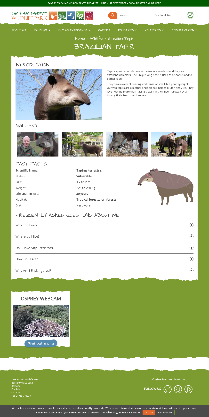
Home (80, 38)
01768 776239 (23, 395)
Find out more (41, 343)
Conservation (183, 30)
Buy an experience (72, 30)
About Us (18, 30)
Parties (104, 30)
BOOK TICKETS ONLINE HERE (145, 3)
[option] (37, 144)
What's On (153, 30)
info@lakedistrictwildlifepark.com (168, 379)
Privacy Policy (165, 412)
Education (126, 30)
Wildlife (41, 30)
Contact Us (162, 15)
